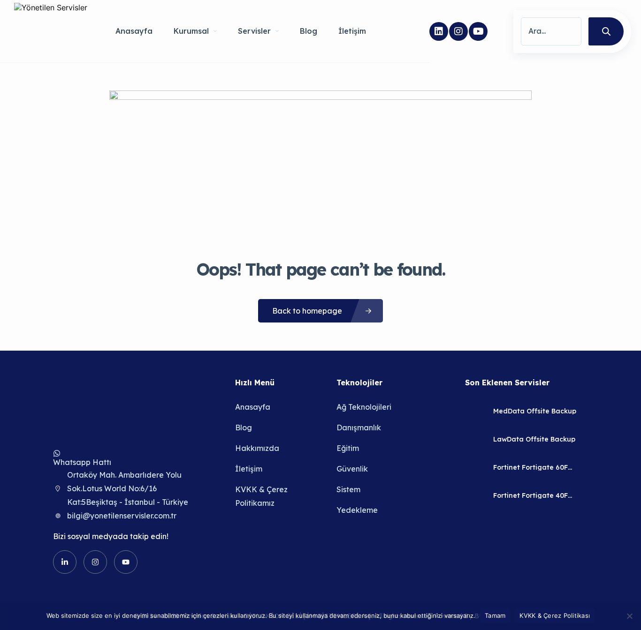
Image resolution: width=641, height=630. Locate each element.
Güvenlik (352, 468)
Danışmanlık (358, 427)
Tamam (495, 615)
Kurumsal (191, 31)
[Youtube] (478, 31)
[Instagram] (458, 31)
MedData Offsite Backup (534, 411)
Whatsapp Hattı (82, 462)
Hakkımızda (257, 448)
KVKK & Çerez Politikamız (261, 496)
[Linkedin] (438, 31)
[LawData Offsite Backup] (475, 439)
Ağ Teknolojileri (363, 407)
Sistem (348, 489)
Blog (308, 31)
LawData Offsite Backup (534, 439)
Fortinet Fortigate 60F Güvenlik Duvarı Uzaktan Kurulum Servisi (535, 467)
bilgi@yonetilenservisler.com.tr (121, 515)
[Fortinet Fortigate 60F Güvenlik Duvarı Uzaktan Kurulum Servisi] (475, 467)
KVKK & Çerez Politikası (554, 615)
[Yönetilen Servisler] (50, 31)
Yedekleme (357, 510)
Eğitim (347, 448)
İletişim (352, 31)
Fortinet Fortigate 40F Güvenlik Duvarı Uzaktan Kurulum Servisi (535, 495)
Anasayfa (134, 31)
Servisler (254, 31)
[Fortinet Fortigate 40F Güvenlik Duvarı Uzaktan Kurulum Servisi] (475, 495)
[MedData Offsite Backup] (475, 410)
